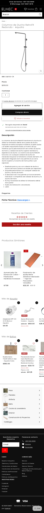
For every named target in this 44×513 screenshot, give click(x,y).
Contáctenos (6, 474)
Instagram (5, 486)
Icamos (7, 508)
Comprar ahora (22, 112)
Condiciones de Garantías (11, 469)
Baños (13, 336)
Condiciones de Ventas (9, 466)
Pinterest (5, 489)
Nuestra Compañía (8, 461)
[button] (22, 119)
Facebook (5, 483)
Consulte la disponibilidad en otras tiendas (18, 130)
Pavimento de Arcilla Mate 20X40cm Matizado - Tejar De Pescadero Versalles (31, 278)
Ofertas (24, 476)
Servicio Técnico (27, 466)
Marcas (24, 461)
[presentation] (1, 265)
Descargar (22, 200)
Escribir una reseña (22, 224)
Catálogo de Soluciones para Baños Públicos (32, 470)
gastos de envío (9, 101)
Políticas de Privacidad (9, 471)
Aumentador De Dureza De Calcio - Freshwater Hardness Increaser (12, 276)
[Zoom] (41, 71)
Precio (4, 82)
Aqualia (13, 298)
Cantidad (6, 91)
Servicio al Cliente (28, 463)
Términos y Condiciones (10, 463)
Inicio (3, 21)
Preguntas (6, 193)
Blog (23, 473)
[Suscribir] (5, 450)
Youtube (4, 491)
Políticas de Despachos (10, 477)
